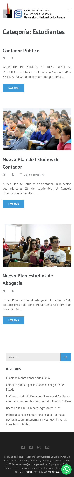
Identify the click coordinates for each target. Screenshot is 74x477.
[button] (66, 469)
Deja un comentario (34, 174)
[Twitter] (31, 448)
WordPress (53, 471)
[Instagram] (39, 448)
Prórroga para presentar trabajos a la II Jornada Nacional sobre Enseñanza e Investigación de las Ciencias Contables (36, 419)
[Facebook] (23, 448)
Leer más (13, 87)
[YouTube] (47, 448)
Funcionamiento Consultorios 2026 (28, 378)
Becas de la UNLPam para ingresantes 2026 (33, 408)
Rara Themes (25, 471)
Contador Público (21, 50)
